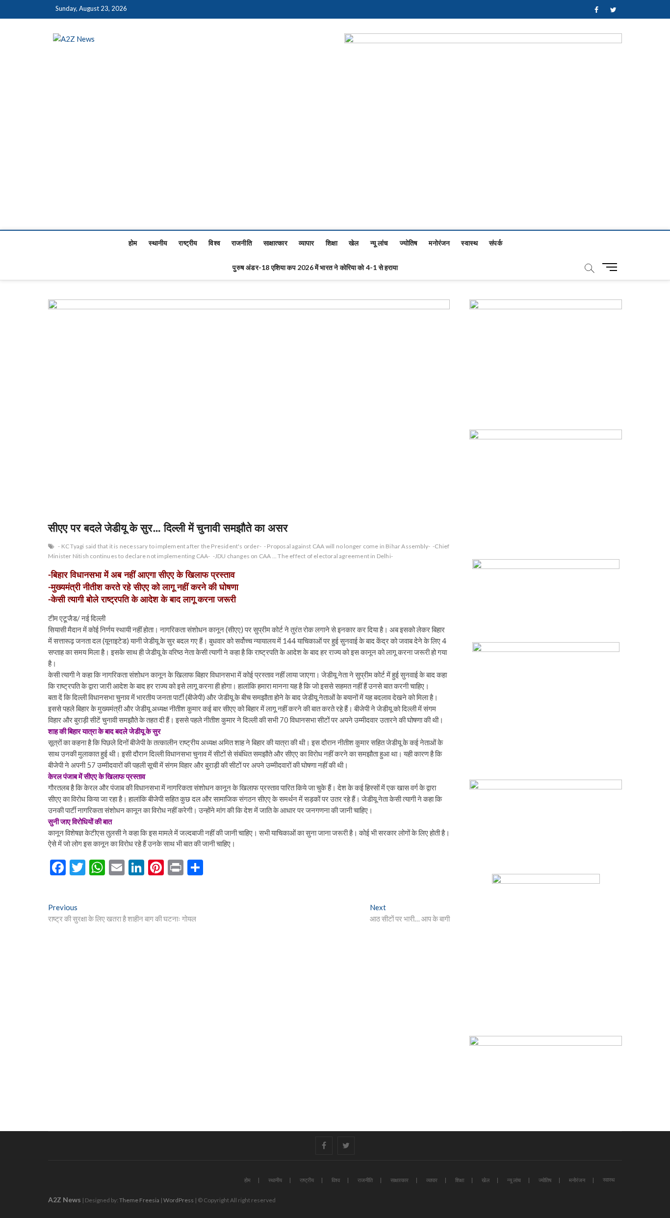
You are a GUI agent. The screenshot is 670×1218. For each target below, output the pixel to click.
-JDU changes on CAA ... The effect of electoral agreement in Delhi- (303, 556)
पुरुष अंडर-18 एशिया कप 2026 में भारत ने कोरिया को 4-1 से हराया (315, 267)
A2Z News (64, 1199)
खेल (354, 243)
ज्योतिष (409, 243)
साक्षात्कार (275, 243)
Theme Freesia (139, 1200)
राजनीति (242, 243)
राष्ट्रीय (188, 243)
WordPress (178, 1200)
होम (133, 243)
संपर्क (495, 243)
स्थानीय (158, 243)
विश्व (214, 243)
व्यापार (306, 243)
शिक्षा (331, 243)
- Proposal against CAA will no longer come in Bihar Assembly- (347, 546)
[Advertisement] (335, 156)
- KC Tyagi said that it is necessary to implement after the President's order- (159, 546)
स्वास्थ (469, 243)
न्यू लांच (379, 243)
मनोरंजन (439, 243)
